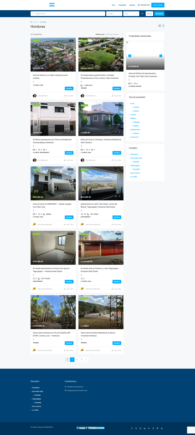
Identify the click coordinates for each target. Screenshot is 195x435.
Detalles (69, 88)
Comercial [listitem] (134, 136)
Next (160, 55)
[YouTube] (153, 428)
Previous (129, 55)
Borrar (149, 14)
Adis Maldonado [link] (43, 96)
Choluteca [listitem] (134, 153)
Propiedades (122, 5)
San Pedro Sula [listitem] (136, 157)
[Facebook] (132, 428)
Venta (71, 40)
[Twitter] (136, 428)
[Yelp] (162, 428)
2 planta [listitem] (136, 110)
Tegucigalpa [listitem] (135, 164)
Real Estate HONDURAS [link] (45, 224)
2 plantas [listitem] (136, 121)
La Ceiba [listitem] (133, 176)
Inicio (113, 5)
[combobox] (114, 13)
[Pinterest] (158, 428)
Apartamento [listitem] (135, 129)
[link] (53, 55)
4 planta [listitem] (136, 125)
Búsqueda (159, 14)
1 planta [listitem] (136, 106)
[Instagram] (141, 428)
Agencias (132, 5)
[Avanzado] (142, 13)
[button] (160, 26)
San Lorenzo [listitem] (135, 172)
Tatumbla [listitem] (136, 168)
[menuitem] (144, 5)
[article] (131, 65)
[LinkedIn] (145, 428)
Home (35, 22)
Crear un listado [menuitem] (158, 5)
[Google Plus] (149, 428)
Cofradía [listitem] (136, 161)
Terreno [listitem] (133, 114)
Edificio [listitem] (133, 117)
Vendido (70, 169)
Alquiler (70, 105)
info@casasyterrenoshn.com (77, 390)
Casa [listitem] (132, 102)
